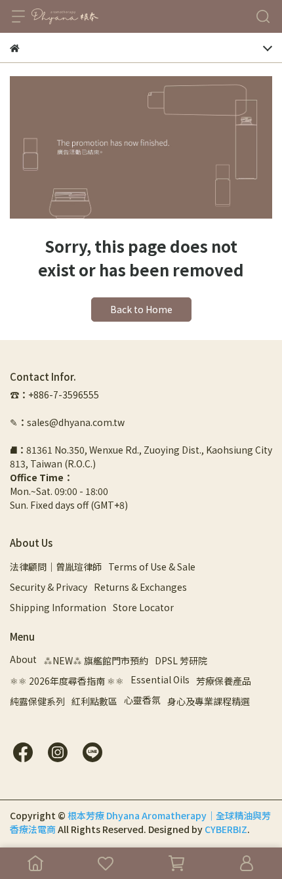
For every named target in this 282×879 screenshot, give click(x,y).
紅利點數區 (94, 701)
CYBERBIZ (226, 829)
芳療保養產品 (223, 680)
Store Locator (143, 607)
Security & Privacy (48, 586)
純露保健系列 (37, 701)
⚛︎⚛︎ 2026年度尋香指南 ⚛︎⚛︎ (67, 680)
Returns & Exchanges (140, 586)
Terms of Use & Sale (151, 566)
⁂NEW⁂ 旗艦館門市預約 (95, 660)
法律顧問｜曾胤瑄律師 (56, 566)
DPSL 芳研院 (181, 660)
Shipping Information (58, 607)
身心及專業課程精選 (208, 701)
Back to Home (141, 309)
